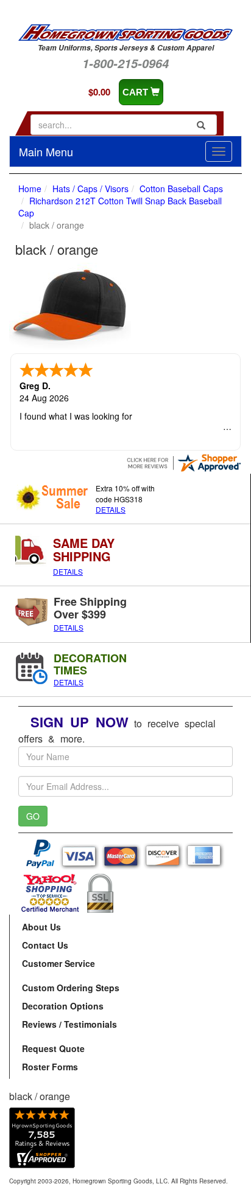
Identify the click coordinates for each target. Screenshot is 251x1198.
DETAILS (110, 509)
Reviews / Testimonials (69, 1024)
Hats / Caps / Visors (90, 188)
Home (29, 188)
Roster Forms (50, 1067)
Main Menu (46, 151)
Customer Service (58, 963)
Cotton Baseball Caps (181, 188)
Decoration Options (63, 1006)
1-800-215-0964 (125, 63)
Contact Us (45, 945)
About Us (41, 927)
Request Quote (53, 1048)
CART (136, 92)
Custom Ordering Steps (70, 988)
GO (33, 816)
